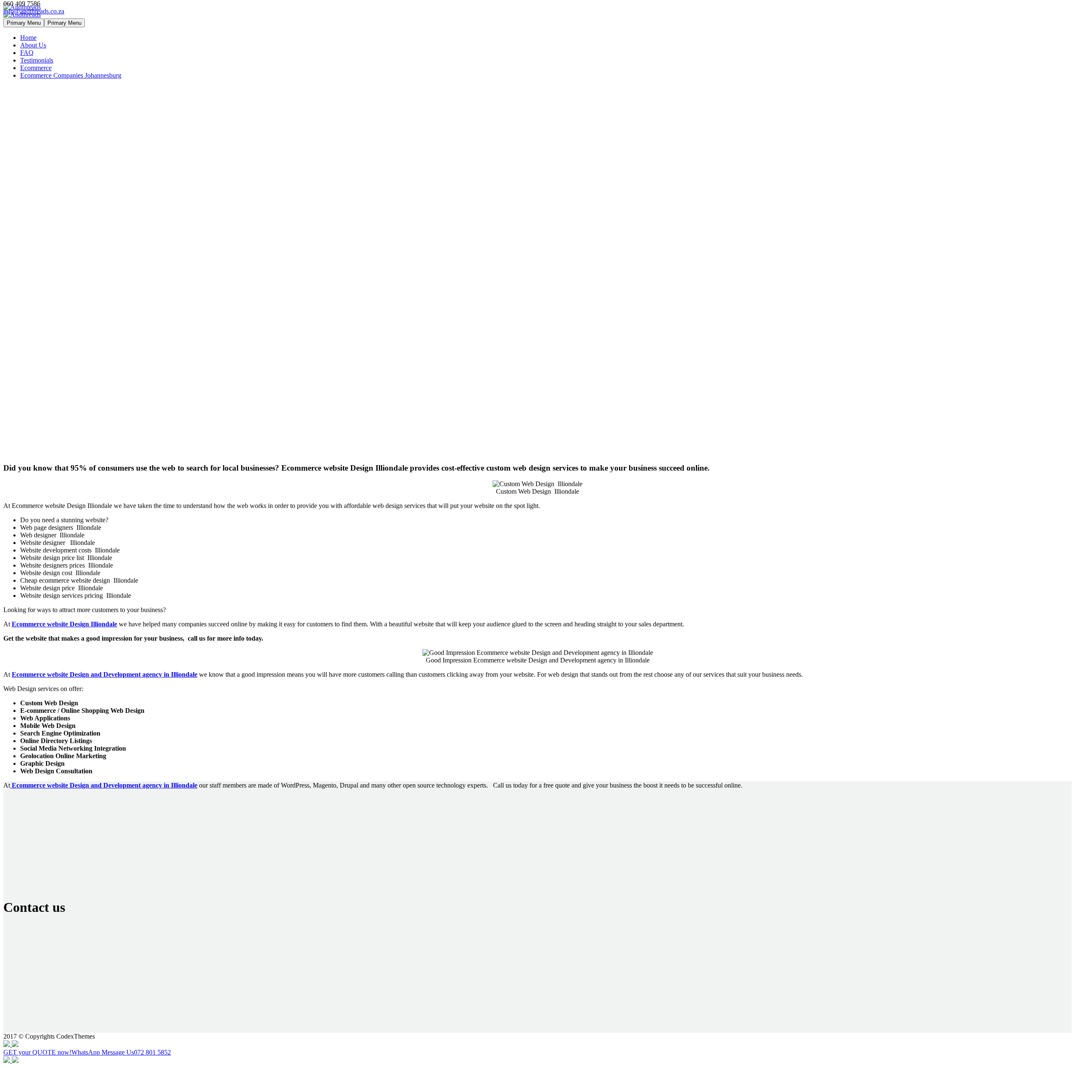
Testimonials (36, 60)
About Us (33, 45)
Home (28, 37)
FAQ (27, 52)
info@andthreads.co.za (33, 11)
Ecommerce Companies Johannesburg (70, 75)
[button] (537, 1048)
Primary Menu (24, 23)
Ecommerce (36, 67)
